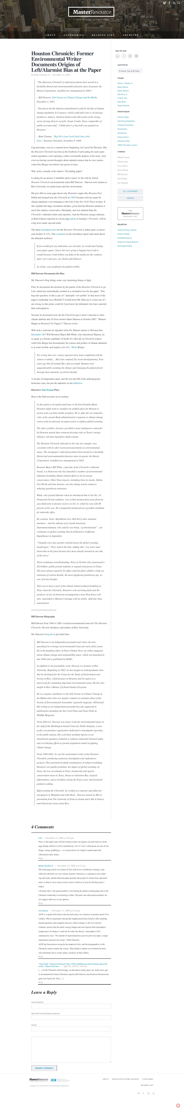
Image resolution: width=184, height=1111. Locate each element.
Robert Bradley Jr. (46, 865)
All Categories (130, 191)
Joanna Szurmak (123, 105)
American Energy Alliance (127, 230)
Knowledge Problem (125, 246)
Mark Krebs (122, 102)
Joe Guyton (43, 910)
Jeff (40, 837)
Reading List (103, 35)
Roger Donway (123, 87)
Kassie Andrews (123, 90)
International (122, 133)
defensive (77, 383)
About (50, 35)
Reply (41, 858)
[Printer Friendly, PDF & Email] (136, 56)
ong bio (49, 634)
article (73, 218)
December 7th (38, 334)
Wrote (74, 347)
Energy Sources (123, 137)
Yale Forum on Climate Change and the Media (74, 97)
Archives (131, 35)
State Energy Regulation (126, 121)
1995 (72, 197)
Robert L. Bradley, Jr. (125, 83)
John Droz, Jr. (122, 94)
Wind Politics (122, 129)
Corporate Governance (125, 125)
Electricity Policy (124, 141)
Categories (74, 35)
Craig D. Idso (122, 98)
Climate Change (123, 117)
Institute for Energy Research (128, 242)
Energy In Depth (123, 234)
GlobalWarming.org (125, 238)
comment (60, 233)
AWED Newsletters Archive (127, 145)
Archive (130, 198)
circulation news (48, 229)
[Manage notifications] (178, 1105)
